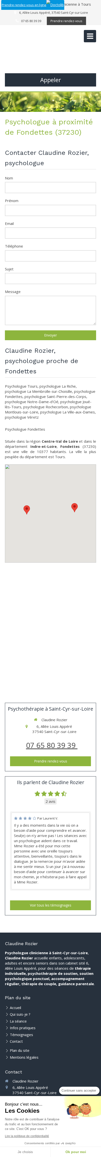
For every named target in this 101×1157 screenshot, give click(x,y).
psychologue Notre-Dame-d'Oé (31, 401)
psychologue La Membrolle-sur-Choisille (38, 391)
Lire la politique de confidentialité (27, 1136)
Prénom (11, 200)
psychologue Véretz (22, 417)
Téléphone (14, 246)
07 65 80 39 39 (51, 745)
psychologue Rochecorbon (45, 406)
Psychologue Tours (21, 386)
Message (13, 291)
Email (9, 223)
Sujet (9, 268)
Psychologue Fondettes (25, 429)
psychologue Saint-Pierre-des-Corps (55, 396)
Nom (9, 178)
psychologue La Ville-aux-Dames (67, 412)
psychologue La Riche (57, 386)
